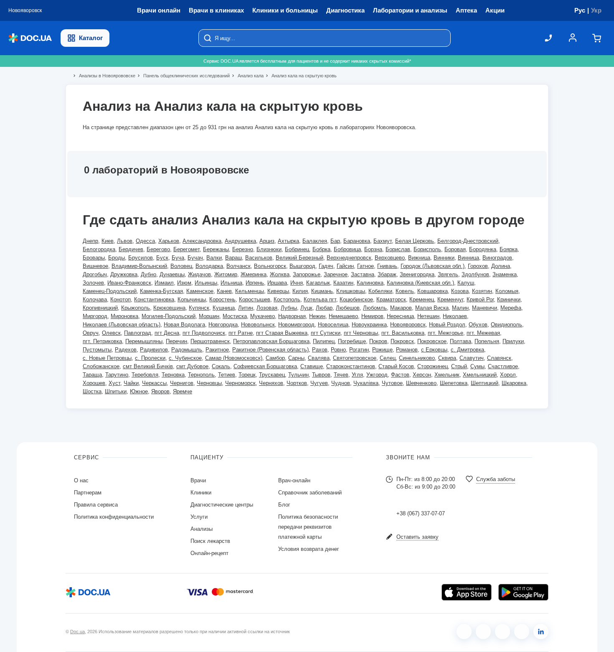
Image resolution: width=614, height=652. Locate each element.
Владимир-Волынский (139, 266)
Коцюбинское (356, 299)
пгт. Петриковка (102, 341)
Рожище (382, 349)
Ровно (338, 349)
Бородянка (482, 249)
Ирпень (255, 283)
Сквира (447, 358)
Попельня (486, 341)
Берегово (158, 249)
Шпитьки (116, 391)
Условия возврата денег (308, 549)
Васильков (258, 258)
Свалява (319, 358)
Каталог (91, 37)
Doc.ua (77, 631)
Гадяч (326, 266)
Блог (284, 505)
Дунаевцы (172, 274)
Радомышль (186, 349)
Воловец (181, 266)
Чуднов (340, 383)
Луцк (306, 308)
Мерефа (510, 308)
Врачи (198, 480)
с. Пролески (150, 358)
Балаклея (314, 241)
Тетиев (226, 375)
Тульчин (298, 375)
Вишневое (95, 266)
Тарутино (116, 375)
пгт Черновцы (361, 333)
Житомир (225, 274)
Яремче (182, 391)
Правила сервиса (96, 505)
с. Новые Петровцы (107, 358)
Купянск (199, 308)
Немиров (372, 316)
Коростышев (254, 299)
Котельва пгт (320, 299)
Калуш (465, 283)
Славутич (471, 358)
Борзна (373, 249)
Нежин (317, 316)
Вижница (419, 258)
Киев (107, 241)
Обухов (478, 324)
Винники (444, 258)
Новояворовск (408, 324)
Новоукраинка (369, 324)
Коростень (222, 299)
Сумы (477, 366)
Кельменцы (249, 291)
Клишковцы (350, 291)
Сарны (296, 358)
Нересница (400, 316)
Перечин (176, 341)
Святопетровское (354, 358)
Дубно (148, 274)
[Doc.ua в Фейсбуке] (464, 631)
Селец (388, 358)
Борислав (398, 249)
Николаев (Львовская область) (121, 324)
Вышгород (302, 266)
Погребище (352, 341)
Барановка (356, 241)
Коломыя (506, 291)
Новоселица (333, 324)
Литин (245, 308)
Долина (500, 266)
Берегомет (186, 249)
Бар (335, 241)
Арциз (266, 241)
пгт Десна (167, 333)
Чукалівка (365, 383)
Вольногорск (270, 266)
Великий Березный (299, 258)
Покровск (402, 341)
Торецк (247, 375)
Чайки (131, 383)
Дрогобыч (95, 274)
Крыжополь (135, 308)
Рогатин (359, 349)
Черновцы (209, 383)
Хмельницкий (480, 375)
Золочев (93, 283)
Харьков (168, 241)
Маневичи (484, 308)
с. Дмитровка (467, 349)
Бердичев (131, 249)
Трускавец (272, 375)
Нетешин (428, 316)
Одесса (145, 241)
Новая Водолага (184, 324)
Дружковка (123, 274)
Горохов (478, 266)
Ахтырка (288, 241)
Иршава (277, 283)
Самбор (275, 358)
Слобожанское (101, 366)
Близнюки (269, 249)
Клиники (200, 492)
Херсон (422, 375)
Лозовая (266, 308)
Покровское (432, 341)
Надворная (292, 316)
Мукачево (262, 316)
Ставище (311, 366)
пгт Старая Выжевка (281, 333)
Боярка (509, 249)
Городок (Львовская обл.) (432, 266)
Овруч (91, 333)
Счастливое (503, 366)
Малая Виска (432, 308)
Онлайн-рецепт (209, 553)
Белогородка (99, 249)
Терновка (173, 375)
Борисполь (427, 249)
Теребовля (145, 375)
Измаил (164, 283)
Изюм (184, 283)
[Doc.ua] (30, 38)
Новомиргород (296, 324)
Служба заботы (495, 479)
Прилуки (513, 341)
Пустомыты (97, 349)
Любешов (348, 308)
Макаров (401, 308)
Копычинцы (192, 299)
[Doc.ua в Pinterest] (540, 631)
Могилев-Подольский (168, 316)
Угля (357, 375)
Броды (116, 258)
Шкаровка (514, 383)
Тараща (92, 375)
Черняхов (271, 383)
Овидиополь (506, 324)
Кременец (421, 299)
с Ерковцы (434, 349)
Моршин (209, 316)
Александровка (202, 241)
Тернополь (201, 375)
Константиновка (154, 299)
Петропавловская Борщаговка (271, 341)
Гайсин (345, 266)
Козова (460, 291)
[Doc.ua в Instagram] (483, 631)
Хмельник (446, 375)
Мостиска (235, 316)
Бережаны (216, 249)
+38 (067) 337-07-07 (420, 513)
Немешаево (343, 316)
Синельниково (417, 358)
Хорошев (94, 383)
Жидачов (199, 274)
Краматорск (391, 299)
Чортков (297, 383)
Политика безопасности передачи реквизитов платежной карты (308, 527)
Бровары (94, 258)
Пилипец (324, 341)
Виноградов (497, 258)
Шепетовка (453, 383)
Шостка (92, 391)
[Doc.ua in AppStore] (466, 592)
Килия (300, 291)
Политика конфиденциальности (114, 517)
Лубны (289, 308)
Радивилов (154, 349)
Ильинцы (206, 283)
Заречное (336, 274)
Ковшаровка (432, 291)
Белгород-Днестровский (467, 241)
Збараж (387, 274)
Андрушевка (240, 241)
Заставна (362, 274)
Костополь (287, 299)
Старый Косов (396, 366)
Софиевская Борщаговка (265, 366)
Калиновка (370, 283)
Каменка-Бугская (161, 291)
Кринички (508, 299)
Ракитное (217, 349)
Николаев (455, 316)
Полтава (460, 341)
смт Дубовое (192, 366)
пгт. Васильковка (402, 333)
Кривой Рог (480, 299)
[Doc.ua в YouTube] (521, 631)
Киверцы (278, 291)
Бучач (195, 258)
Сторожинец (432, 366)
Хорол (508, 375)
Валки (214, 258)
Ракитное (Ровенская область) (270, 349)
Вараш (233, 258)
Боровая (455, 249)
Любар (324, 308)
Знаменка (504, 274)
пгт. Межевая (483, 333)
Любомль (375, 308)
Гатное (365, 266)
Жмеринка (253, 274)
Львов (124, 241)
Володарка (209, 266)
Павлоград (137, 333)
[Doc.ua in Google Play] (523, 592)
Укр (596, 10)
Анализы (201, 529)
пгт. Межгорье (445, 333)
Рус (579, 10)
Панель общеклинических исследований (183, 75)
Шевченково (421, 383)
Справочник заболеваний (310, 492)
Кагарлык (318, 283)
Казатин (343, 283)
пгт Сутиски (325, 333)
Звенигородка (417, 274)
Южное (139, 391)
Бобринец (297, 249)
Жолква (279, 274)
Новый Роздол (447, 324)
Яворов (160, 391)
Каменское (199, 291)
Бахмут (382, 241)
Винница (468, 258)
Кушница (224, 308)
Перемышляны (143, 341)
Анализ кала (247, 75)
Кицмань (322, 291)
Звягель (448, 274)
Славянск (499, 358)
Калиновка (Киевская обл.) (420, 283)
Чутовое (392, 383)
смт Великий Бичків (148, 366)
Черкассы (154, 383)
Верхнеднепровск (349, 258)
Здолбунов (475, 274)
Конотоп (120, 299)
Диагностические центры (221, 505)
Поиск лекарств (210, 541)
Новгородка (223, 324)
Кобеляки (380, 291)
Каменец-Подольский (110, 291)
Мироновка (124, 316)
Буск (162, 258)
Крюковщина (169, 308)
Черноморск (240, 383)
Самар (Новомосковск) (233, 358)
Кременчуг (450, 299)
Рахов (319, 349)
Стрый (459, 366)
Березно (242, 249)
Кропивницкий (100, 308)
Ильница (231, 283)
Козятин (482, 291)
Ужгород (377, 375)
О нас (81, 480)
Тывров (321, 375)
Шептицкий (484, 383)
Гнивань (387, 266)
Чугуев (319, 383)
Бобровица (347, 249)
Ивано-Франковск (129, 283)
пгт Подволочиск (204, 333)
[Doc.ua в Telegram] (502, 631)
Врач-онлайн (294, 480)
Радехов (126, 349)
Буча (178, 258)
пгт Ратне (240, 333)
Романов (407, 349)
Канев (224, 291)
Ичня (296, 283)
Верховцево (390, 258)
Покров (378, 341)
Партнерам (87, 492)
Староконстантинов (350, 366)
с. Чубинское (185, 358)
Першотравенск (210, 341)
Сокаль (221, 366)
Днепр (90, 241)
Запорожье (306, 274)
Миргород (95, 316)
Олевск (111, 333)
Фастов (400, 375)
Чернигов (181, 383)
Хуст (114, 383)
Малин (460, 308)
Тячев (341, 375)
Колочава (95, 299)
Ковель (405, 291)
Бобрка (321, 249)
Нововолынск (258, 324)
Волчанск (238, 266)
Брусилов (140, 258)
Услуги (199, 517)
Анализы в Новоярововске (103, 75)
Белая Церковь (414, 241)
